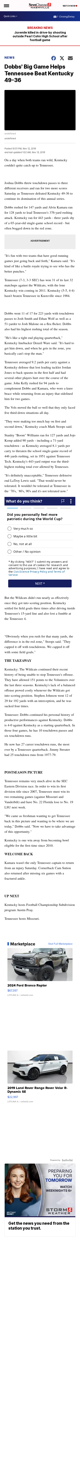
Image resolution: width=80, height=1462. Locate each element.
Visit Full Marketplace (60, 944)
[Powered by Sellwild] (67, 1160)
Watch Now (69, 6)
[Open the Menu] (6, 5)
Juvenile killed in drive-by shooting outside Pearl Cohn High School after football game (40, 36)
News (9, 57)
